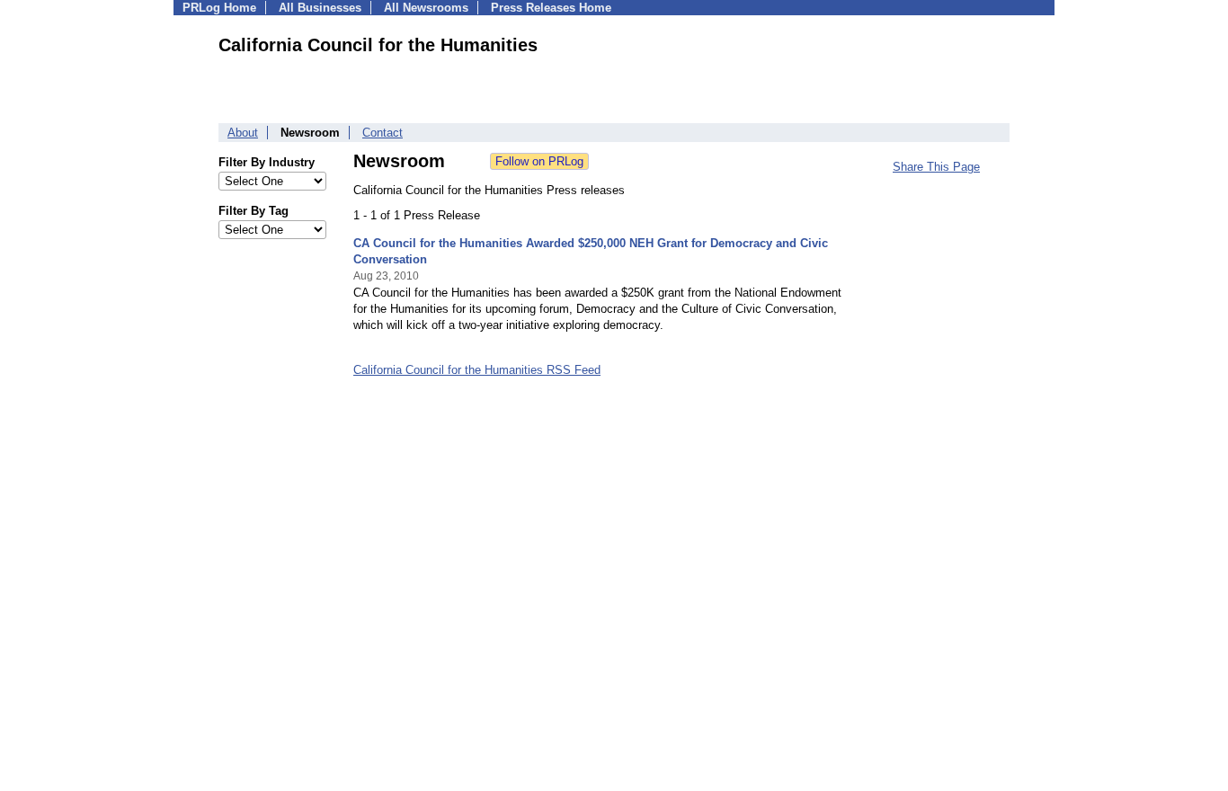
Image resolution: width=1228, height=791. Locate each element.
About (242, 132)
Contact (382, 132)
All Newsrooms (426, 7)
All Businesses (320, 7)
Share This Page (936, 166)
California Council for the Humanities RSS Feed (477, 370)
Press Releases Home (551, 7)
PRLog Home (219, 7)
